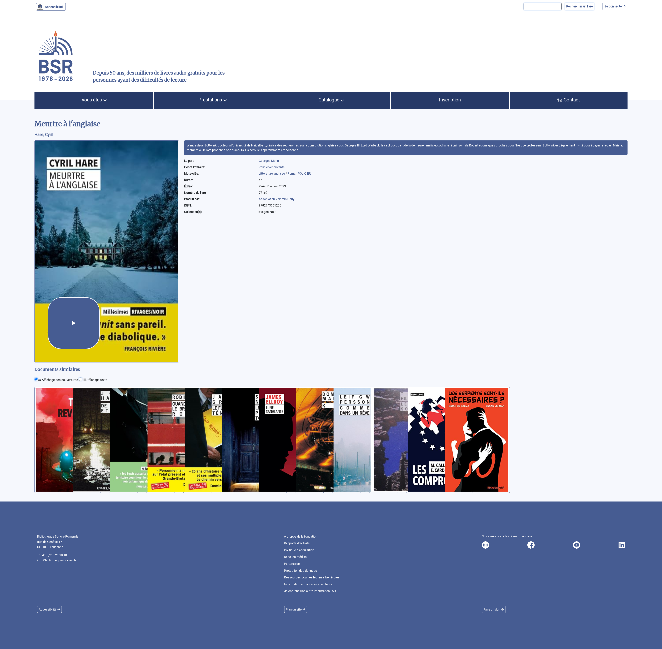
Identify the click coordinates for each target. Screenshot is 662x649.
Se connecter (614, 6)
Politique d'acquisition (299, 550)
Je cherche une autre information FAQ (310, 591)
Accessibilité (54, 7)
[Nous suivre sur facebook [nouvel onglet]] (531, 545)
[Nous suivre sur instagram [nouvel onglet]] (485, 545)
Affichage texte (96, 380)
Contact (571, 100)
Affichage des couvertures (59, 380)
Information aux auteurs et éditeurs (308, 584)
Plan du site (294, 609)
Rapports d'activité (297, 543)
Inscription (450, 100)
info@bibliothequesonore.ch (56, 560)
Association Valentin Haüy (276, 199)
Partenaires (292, 564)
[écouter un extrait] (74, 323)
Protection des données (300, 570)
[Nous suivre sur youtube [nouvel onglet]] (576, 545)
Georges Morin (269, 161)
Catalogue (329, 100)
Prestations (210, 100)
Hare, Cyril (43, 134)
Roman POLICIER (299, 173)
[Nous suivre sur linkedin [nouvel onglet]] (622, 545)
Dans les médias (295, 557)
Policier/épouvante (272, 167)
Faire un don (492, 609)
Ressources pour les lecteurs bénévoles (312, 577)
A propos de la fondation (300, 536)
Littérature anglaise (272, 173)
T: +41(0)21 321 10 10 (52, 555)
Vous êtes (92, 100)
